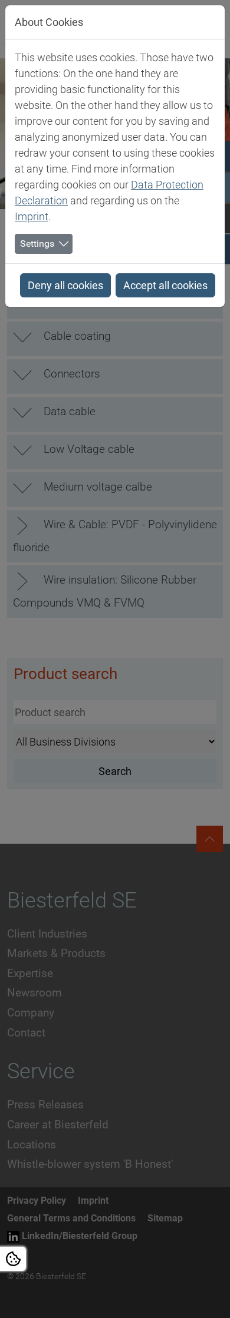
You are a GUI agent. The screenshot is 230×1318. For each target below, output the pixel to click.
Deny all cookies (65, 285)
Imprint (31, 216)
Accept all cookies (165, 285)
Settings (37, 243)
